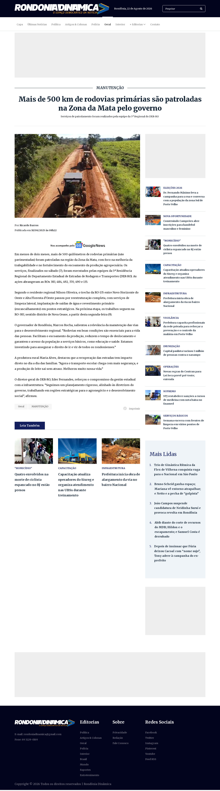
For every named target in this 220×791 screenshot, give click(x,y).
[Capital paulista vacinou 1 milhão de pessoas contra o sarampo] (153, 350)
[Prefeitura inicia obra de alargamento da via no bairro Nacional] (121, 451)
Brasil (83, 759)
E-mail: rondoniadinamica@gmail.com (38, 734)
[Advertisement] (175, 611)
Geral (107, 24)
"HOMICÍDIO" (23, 468)
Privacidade (120, 732)
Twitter (149, 737)
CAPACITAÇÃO (67, 468)
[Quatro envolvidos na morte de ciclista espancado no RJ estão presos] (34, 451)
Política (55, 24)
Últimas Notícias (37, 24)
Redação (118, 737)
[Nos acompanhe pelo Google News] (77, 244)
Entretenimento (89, 775)
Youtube (150, 753)
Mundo (84, 764)
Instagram (151, 743)
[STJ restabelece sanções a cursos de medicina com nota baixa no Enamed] (153, 395)
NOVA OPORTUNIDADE (177, 216)
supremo (169, 391)
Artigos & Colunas (76, 24)
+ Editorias (136, 24)
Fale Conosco (121, 743)
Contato (155, 24)
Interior (120, 24)
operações (171, 366)
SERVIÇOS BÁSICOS (175, 416)
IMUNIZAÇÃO (171, 346)
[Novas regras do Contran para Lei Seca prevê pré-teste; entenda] (153, 370)
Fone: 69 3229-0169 (26, 739)
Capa (20, 24)
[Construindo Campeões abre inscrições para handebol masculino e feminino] (153, 220)
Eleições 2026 (172, 188)
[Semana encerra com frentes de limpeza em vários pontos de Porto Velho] (153, 420)
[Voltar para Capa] (62, 8)
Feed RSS (150, 759)
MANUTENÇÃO (40, 406)
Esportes (85, 769)
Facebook (151, 732)
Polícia (95, 24)
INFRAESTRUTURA (113, 468)
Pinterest (150, 748)
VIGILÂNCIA (171, 318)
